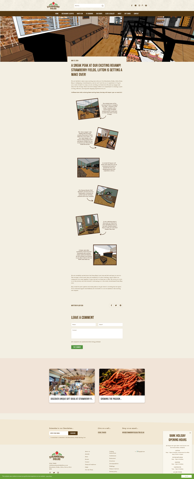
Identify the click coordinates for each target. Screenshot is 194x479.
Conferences (112, 455)
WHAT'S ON (80, 14)
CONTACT (136, 14)
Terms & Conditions (90, 464)
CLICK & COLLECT (110, 14)
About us (87, 451)
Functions (112, 461)
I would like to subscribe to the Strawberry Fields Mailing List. (68, 437)
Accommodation (113, 463)
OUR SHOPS (99, 14)
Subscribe (72, 433)
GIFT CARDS (128, 14)
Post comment (77, 347)
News (86, 456)
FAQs (86, 467)
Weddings (112, 466)
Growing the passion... (111, 398)
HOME (56, 14)
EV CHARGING (89, 14)
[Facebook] (50, 472)
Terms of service (114, 469)
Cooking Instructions (112, 452)
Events (87, 459)
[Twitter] (54, 472)
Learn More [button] (49, 476)
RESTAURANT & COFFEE (68, 14)
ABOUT (119, 14)
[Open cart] (146, 5)
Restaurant (112, 458)
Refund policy (113, 471)
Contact (87, 462)
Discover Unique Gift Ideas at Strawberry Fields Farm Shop (78, 398)
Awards (87, 454)
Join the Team (89, 469)
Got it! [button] (186, 476)
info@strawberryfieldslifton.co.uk (133, 432)
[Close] (190, 433)
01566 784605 (102, 432)
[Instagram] (58, 472)
